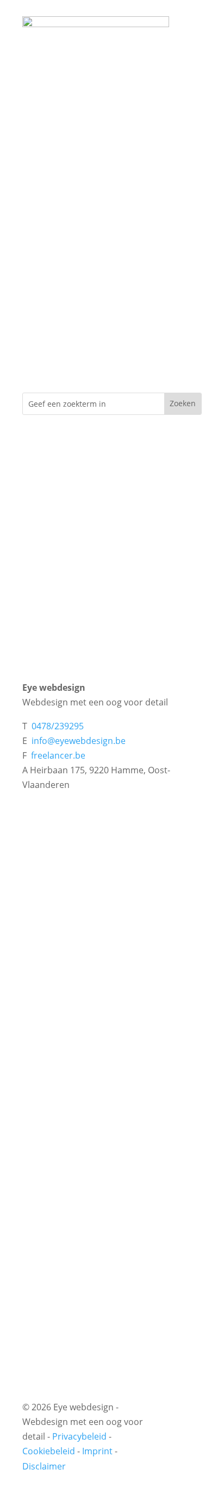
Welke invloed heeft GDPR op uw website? (107, 915)
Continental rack (56, 1297)
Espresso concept (58, 1277)
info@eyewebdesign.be (79, 741)
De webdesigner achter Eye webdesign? (103, 935)
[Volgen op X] (180, 1426)
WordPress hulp (55, 1118)
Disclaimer (44, 1466)
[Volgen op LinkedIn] (180, 1443)
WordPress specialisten (70, 1079)
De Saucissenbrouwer (67, 1239)
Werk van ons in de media (75, 954)
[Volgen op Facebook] (180, 1408)
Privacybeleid (79, 1436)
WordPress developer (66, 1099)
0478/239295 (58, 726)
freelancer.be (58, 755)
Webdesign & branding (69, 1041)
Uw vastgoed (48, 1220)
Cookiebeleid (48, 1451)
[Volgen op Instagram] (182, 1461)
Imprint (97, 1451)
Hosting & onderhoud (67, 1060)
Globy (34, 1258)
